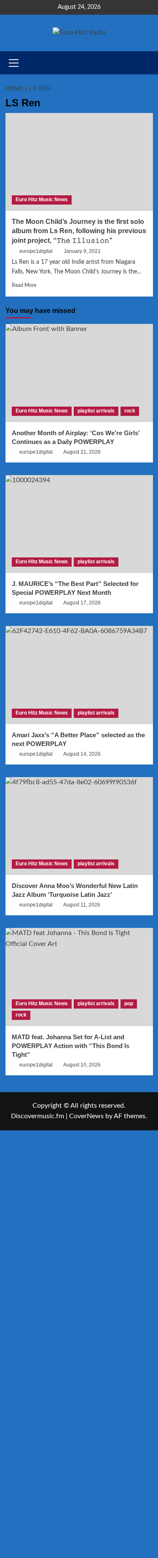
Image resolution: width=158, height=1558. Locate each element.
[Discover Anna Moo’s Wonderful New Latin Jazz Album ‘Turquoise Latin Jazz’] (79, 826)
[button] (147, 62)
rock (129, 411)
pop (128, 1003)
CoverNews (86, 1116)
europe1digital (36, 251)
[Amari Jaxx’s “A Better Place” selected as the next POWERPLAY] (79, 675)
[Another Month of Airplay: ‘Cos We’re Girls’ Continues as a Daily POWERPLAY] (79, 373)
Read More (24, 285)
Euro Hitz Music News (42, 199)
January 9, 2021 (82, 251)
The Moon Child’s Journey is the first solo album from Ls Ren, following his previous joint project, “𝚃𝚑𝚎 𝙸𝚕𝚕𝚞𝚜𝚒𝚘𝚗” (79, 231)
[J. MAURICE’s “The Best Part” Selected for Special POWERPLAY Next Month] (79, 524)
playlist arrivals (96, 411)
